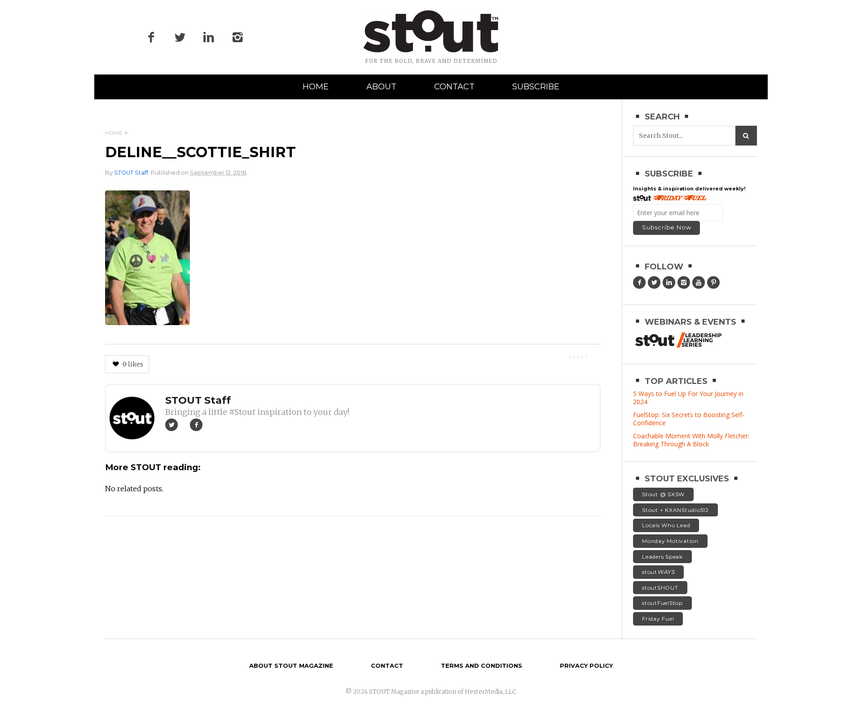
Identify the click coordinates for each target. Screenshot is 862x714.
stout (658, 572)
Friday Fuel (658, 618)
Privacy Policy (586, 665)
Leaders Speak (662, 556)
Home (316, 87)
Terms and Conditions (481, 665)
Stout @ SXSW (663, 494)
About (381, 87)
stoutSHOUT (660, 587)
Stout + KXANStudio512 (675, 510)
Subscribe (535, 87)
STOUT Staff (131, 172)
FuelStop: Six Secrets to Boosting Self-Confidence (688, 418)
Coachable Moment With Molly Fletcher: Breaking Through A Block (691, 440)
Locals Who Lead (666, 525)
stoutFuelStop (662, 602)
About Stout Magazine (291, 665)
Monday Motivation (670, 541)
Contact (454, 87)
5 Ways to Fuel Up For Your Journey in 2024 (688, 397)
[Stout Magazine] (431, 31)
